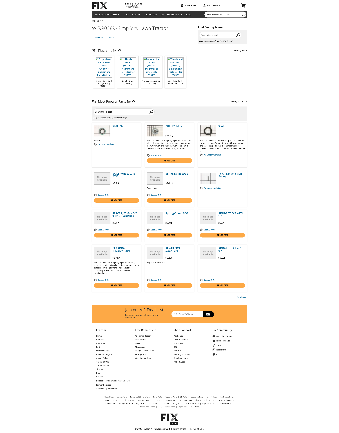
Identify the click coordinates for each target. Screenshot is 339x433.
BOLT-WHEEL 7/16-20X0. (124, 175)
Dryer (137, 343)
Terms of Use (102, 362)
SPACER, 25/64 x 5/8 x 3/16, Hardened (124, 214)
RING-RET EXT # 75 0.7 (230, 249)
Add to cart (169, 160)
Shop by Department (106, 14)
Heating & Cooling (182, 354)
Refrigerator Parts (126, 403)
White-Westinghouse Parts (205, 400)
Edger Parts (182, 407)
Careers (99, 376)
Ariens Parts (122, 397)
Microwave (140, 347)
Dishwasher (140, 339)
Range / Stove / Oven (144, 350)
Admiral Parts (109, 397)
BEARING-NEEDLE (176, 173)
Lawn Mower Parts (225, 403)
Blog (188, 14)
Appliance (178, 336)
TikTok (219, 345)
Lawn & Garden (181, 339)
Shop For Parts (183, 330)
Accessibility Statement (107, 388)
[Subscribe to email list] (208, 314)
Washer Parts (110, 403)
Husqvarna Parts (197, 397)
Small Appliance (181, 358)
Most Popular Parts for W (116, 101)
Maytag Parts (118, 400)
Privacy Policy (102, 350)
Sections (99, 37)
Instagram (221, 349)
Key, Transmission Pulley (230, 175)
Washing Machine (143, 358)
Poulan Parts (157, 400)
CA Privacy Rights (104, 354)
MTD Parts (131, 400)
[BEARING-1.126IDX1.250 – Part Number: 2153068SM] (102, 253)
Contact (137, 14)
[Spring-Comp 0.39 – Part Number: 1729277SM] (155, 218)
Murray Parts (143, 400)
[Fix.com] (100, 5)
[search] (244, 14)
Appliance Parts (208, 403)
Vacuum (177, 350)
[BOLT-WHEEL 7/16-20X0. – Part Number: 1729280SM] (102, 178)
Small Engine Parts (147, 407)
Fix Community (222, 330)
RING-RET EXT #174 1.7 (230, 214)
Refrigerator (141, 354)
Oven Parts (165, 403)
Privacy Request (103, 385)
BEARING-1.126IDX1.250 (121, 249)
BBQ (176, 347)
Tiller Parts (194, 407)
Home (99, 336)
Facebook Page (223, 340)
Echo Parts (157, 397)
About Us (100, 343)
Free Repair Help (145, 330)
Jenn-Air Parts (212, 397)
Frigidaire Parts (171, 397)
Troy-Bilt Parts (170, 400)
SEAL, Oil (118, 126)
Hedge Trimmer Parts (166, 407)
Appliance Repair (143, 336)
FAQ (127, 14)
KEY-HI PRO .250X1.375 (172, 249)
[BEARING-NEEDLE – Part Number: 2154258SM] (155, 178)
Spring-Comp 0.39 (176, 213)
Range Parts (178, 403)
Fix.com (101, 330)
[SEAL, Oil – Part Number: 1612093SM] (102, 131)
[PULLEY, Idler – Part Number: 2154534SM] (155, 131)
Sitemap (100, 369)
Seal (221, 126)
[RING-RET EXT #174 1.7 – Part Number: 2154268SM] (208, 218)
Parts (111, 37)
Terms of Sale (102, 365)
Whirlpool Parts (185, 400)
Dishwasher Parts (226, 400)
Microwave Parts (192, 403)
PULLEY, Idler (173, 126)
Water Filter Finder (171, 14)
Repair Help (151, 14)
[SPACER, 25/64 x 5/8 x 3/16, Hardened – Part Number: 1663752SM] (102, 218)
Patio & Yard (179, 362)
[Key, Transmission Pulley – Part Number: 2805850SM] (208, 178)
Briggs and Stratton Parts (140, 397)
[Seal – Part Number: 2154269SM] (208, 131)
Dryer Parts (140, 403)
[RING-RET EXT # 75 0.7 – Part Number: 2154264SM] (208, 253)
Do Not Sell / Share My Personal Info (112, 380)
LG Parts (107, 400)
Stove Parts (153, 403)
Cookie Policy (102, 358)
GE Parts (183, 397)
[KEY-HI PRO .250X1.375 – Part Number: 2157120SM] (155, 253)
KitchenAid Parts (227, 397)
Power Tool (179, 343)
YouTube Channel (224, 336)
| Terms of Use (178, 428)
